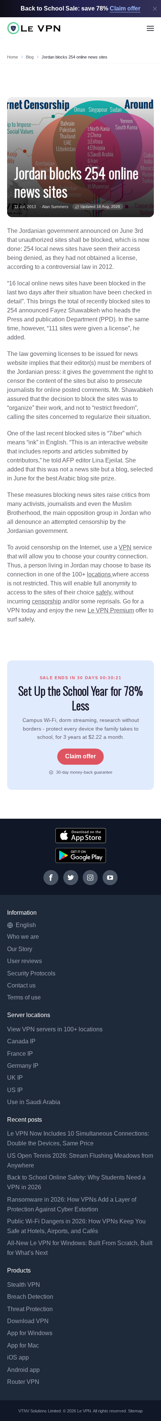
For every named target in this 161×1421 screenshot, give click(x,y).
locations (99, 574)
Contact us (21, 985)
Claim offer (80, 756)
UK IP (15, 1077)
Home (12, 57)
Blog (30, 57)
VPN (125, 547)
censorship (46, 601)
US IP (15, 1090)
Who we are (23, 936)
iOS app (18, 1357)
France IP (20, 1053)
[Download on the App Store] (80, 835)
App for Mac (23, 1345)
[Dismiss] (155, 9)
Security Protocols (31, 973)
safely (103, 592)
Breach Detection (30, 1296)
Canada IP (21, 1041)
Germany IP (23, 1065)
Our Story (19, 949)
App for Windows (29, 1333)
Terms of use (24, 997)
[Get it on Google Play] (80, 855)
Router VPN (23, 1382)
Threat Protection (30, 1309)
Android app (23, 1370)
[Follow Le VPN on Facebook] (50, 877)
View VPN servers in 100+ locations (55, 1029)
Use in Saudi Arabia (33, 1102)
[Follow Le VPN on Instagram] (90, 877)
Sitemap (135, 1411)
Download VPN (28, 1321)
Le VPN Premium (111, 610)
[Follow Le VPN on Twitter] (70, 877)
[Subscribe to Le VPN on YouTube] (110, 877)
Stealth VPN (23, 1284)
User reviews (24, 961)
